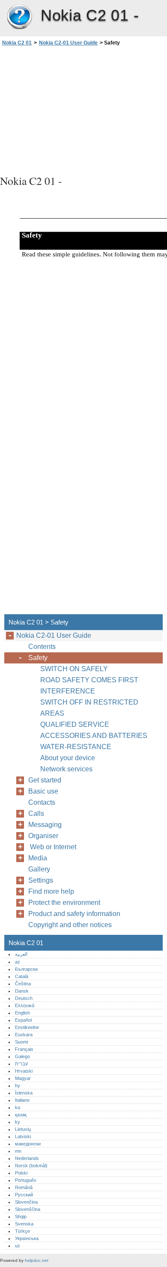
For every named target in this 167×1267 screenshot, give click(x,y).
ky (17, 1121)
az (17, 961)
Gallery (39, 869)
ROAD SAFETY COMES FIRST (89, 680)
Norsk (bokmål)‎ (31, 1165)
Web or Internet (54, 847)
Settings (40, 880)
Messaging (45, 824)
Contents (42, 646)
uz (17, 1245)
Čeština (23, 983)
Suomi (21, 1041)
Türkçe (22, 1231)
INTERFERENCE (67, 691)
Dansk (22, 990)
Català (21, 976)
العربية (21, 954)
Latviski (23, 1136)
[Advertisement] (83, 109)
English (22, 1012)
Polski (21, 1172)
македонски (28, 1143)
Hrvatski (24, 1071)
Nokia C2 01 (19, 17)
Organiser (43, 835)
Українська (27, 1238)
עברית (21, 1063)
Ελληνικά (24, 1005)
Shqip (21, 1216)
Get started (44, 780)
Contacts (41, 802)
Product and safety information (74, 913)
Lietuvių (23, 1129)
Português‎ (25, 1180)
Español (23, 1020)
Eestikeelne (27, 1027)
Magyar (23, 1078)
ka (17, 1107)
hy (17, 1085)
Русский (24, 1194)
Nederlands (27, 1158)
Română (24, 1187)
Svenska (24, 1223)
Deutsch (24, 998)
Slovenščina (27, 1209)
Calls (36, 813)
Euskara (24, 1034)
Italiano (22, 1100)
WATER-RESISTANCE (75, 746)
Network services (66, 769)
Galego (22, 1056)
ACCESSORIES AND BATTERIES (93, 735)
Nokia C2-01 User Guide (68, 43)
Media (37, 858)
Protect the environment (64, 902)
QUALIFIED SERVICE (74, 724)
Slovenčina (26, 1202)
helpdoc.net (36, 1260)
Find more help (51, 891)
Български (26, 969)
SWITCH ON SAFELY (74, 668)
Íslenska (24, 1092)
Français (24, 1049)
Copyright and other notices (70, 924)
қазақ (21, 1114)
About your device (67, 757)
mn (18, 1151)
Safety (38, 657)
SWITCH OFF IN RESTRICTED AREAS (89, 708)
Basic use (43, 791)
